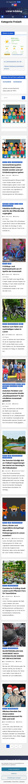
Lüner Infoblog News (17, 162)
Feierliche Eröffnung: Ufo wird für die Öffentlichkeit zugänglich (13, 211)
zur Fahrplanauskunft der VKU (12, 61)
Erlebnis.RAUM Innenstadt (9, 384)
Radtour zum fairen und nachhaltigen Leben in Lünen (12, 329)
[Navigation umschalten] (13, 17)
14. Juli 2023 (7, 403)
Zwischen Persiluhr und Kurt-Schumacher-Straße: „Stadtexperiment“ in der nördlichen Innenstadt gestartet (13, 396)
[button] (22, 16)
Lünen (9, 162)
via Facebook (7, 81)
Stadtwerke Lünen (7, 457)
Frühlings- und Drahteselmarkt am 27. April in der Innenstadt (12, 268)
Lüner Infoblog (14, 11)
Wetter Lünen (14, 38)
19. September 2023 (9, 334)
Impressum (21, 781)
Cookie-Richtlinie (7, 781)
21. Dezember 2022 (9, 661)
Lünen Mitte (6, 386)
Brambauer (5, 203)
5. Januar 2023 (8, 596)
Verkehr (5, 388)
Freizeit (5, 162)
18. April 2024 (8, 216)
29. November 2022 (9, 722)
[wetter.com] (7, 54)
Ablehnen (14, 773)
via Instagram (17, 81)
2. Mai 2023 (7, 538)
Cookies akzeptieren (14, 769)
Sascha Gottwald (18, 471)
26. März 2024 (8, 274)
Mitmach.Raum (13, 386)
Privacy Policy (15, 781)
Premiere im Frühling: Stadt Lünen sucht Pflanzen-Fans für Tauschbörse (14, 590)
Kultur (16, 203)
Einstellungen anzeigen (14, 778)
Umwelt (20, 386)
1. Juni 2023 (7, 471)
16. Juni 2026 (8, 175)
